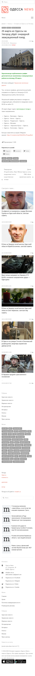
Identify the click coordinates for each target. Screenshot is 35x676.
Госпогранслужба (7, 431)
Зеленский (23, 431)
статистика (5, 459)
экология (23, 459)
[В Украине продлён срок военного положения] (17, 355)
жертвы (4, 445)
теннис (17, 459)
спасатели (23, 456)
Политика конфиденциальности (11, 602)
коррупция (28, 445)
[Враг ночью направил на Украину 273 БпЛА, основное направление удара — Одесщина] (17, 256)
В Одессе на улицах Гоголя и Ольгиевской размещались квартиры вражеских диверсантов (17, 344)
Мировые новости (7, 403)
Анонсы (4, 27)
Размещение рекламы (8, 606)
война (4, 158)
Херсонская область (8, 437)
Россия (4, 434)
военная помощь (17, 439)
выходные (5, 442)
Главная (4, 596)
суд (12, 459)
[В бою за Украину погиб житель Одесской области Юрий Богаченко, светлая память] (17, 225)
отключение (25, 448)
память (4, 450)
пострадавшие (25, 450)
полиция (16, 450)
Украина (27, 434)
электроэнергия (7, 461)
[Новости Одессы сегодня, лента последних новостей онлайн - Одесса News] (17, 9)
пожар (10, 450)
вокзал (10, 158)
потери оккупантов (13, 453)
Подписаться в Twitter (12, 584)
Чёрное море (20, 437)
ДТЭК (16, 431)
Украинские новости (7, 400)
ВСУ (10, 428)
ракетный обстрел (7, 456)
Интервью (4, 409)
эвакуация (23, 161)
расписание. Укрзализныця (10, 161)
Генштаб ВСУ (17, 428)
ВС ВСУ (4, 428)
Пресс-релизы (6, 419)
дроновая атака (24, 442)
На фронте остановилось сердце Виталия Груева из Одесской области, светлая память (17, 213)
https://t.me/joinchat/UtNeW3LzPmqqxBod (20, 135)
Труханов (20, 434)
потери (4, 453)
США (14, 434)
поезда (16, 158)
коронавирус (19, 445)
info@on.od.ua (10, 572)
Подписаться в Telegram (13, 581)
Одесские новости (16, 27)
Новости (9, 27)
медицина (5, 448)
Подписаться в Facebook (13, 577)
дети (11, 442)
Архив (3, 599)
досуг (16, 442)
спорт (29, 456)
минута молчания (15, 448)
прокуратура (24, 453)
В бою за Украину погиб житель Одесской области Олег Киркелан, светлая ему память (16, 310)
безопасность (6, 439)
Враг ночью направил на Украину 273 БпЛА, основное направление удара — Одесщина (16, 277)
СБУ (10, 434)
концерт (11, 445)
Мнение (4, 416)
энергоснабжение (19, 461)
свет (16, 456)
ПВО (29, 431)
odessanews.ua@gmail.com (13, 574)
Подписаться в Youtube (12, 587)
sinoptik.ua (18, 491)
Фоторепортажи (6, 406)
